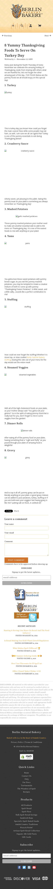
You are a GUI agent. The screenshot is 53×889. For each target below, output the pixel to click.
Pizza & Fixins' (26, 828)
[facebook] (19, 867)
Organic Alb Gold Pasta (26, 834)
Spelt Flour (26, 812)
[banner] (26, 11)
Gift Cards (26, 837)
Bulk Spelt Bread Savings (26, 815)
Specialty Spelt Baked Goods (26, 821)
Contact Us (26, 776)
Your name (9, 524)
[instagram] (29, 867)
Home (26, 773)
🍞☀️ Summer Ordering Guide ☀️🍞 (26, 656)
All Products (26, 805)
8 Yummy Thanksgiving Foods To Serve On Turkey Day (25, 50)
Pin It (16, 511)
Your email (9, 533)
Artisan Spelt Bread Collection (26, 831)
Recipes (26, 792)
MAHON (30, 751)
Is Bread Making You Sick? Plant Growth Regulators (26, 641)
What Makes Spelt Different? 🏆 (26, 648)
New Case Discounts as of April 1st (26, 664)
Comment (9, 541)
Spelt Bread (26, 808)
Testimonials (26, 786)
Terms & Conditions (33, 742)
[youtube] (34, 867)
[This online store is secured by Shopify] (26, 757)
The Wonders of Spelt (26, 789)
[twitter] (24, 867)
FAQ (26, 779)
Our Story (26, 782)
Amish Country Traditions (26, 824)
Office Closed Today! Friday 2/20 (26, 671)
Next (47, 36)
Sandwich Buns (26, 818)
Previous (8, 36)
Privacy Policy (17, 742)
